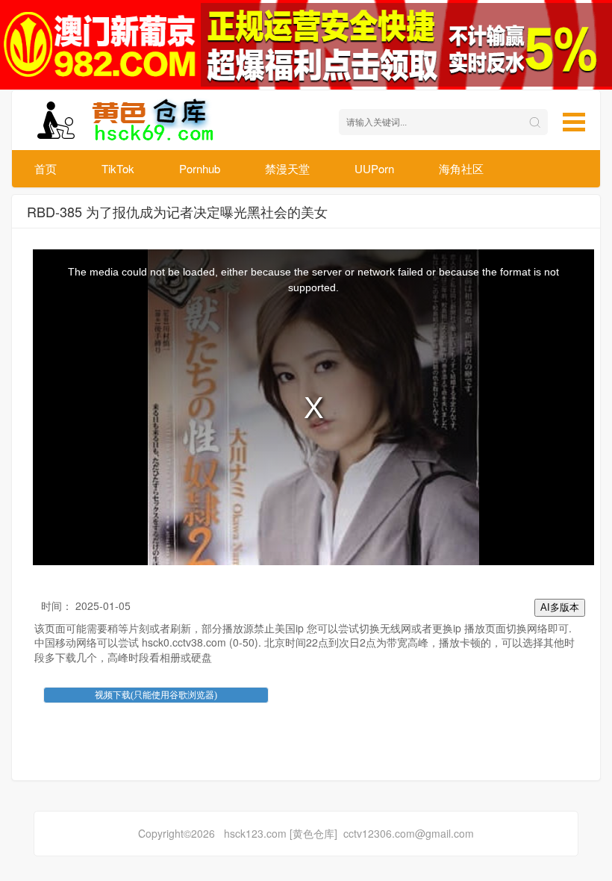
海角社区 (461, 168)
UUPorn (374, 168)
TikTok (118, 168)
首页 (45, 168)
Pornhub (199, 168)
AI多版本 (559, 607)
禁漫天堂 (287, 168)
